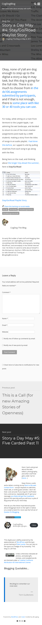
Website (5, 332)
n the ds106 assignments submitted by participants (20, 91)
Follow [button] (34, 525)
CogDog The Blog (18, 227)
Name (5, 318)
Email (4, 325)
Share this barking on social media (16, 206)
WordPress (21, 542)
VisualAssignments (26, 209)
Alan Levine (21, 544)
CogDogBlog (8, 3)
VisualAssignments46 (10, 213)
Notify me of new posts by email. (16, 345)
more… (24, 478)
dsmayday (13, 209)
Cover (23, 617)
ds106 (5, 209)
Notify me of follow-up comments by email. (19, 339)
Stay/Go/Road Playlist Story (14, 200)
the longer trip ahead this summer (23, 163)
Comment (6, 292)
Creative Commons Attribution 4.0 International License (18, 561)
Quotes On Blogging (11, 512)
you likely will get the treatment (22, 496)
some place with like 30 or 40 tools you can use (20, 105)
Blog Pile (6, 21)
